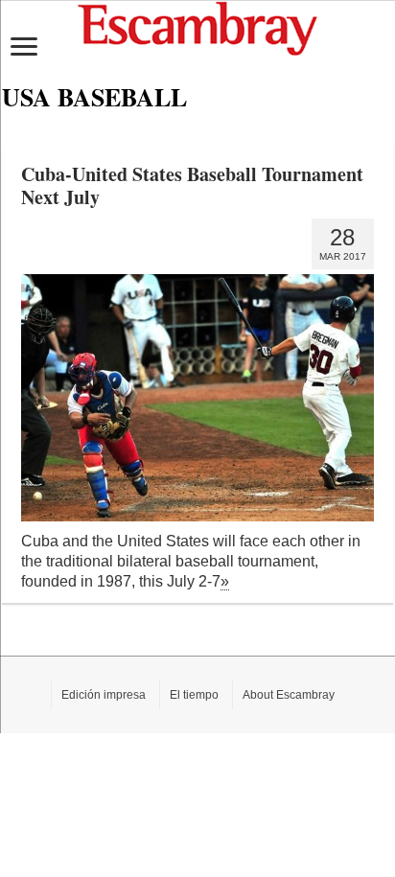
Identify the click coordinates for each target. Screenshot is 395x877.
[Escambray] (197, 27)
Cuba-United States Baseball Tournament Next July (192, 185)
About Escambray (289, 695)
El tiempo (194, 695)
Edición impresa (103, 695)
